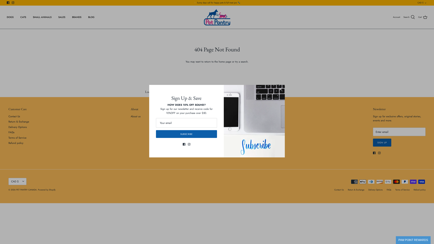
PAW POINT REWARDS (413, 240)
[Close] (280, 89)
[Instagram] (189, 144)
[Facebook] (184, 144)
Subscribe (186, 134)
